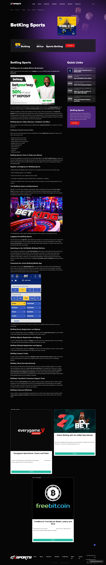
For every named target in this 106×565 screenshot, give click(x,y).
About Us (70, 4)
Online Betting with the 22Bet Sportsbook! (75, 435)
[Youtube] (88, 562)
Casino (28, 9)
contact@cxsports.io (91, 559)
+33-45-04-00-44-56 (91, 556)
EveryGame (41, 460)
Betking (34, 9)
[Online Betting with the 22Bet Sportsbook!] (75, 421)
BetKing (35, 71)
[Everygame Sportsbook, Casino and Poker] (31, 430)
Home (33, 4)
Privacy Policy (54, 562)
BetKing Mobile (28, 266)
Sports (39, 4)
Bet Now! (70, 45)
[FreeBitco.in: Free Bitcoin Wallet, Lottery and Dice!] (53, 499)
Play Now (31, 471)
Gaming (23, 9)
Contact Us (77, 4)
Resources (46, 4)
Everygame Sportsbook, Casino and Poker (31, 453)
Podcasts (54, 4)
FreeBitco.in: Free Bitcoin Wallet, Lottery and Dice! (53, 522)
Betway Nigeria (54, 107)
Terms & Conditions (65, 562)
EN (93, 4)
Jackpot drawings (52, 528)
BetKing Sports (41, 9)
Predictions (62, 4)
